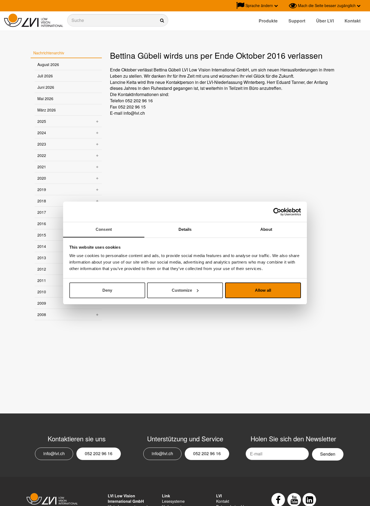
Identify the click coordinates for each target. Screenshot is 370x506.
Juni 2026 (45, 87)
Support (296, 21)
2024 (41, 132)
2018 (41, 200)
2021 (41, 166)
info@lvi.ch (54, 453)
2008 (41, 314)
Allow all (263, 290)
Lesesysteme (173, 501)
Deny (107, 290)
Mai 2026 (45, 98)
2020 (41, 178)
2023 (41, 144)
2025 (41, 121)
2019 (41, 189)
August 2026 (48, 64)
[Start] (33, 20)
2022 (41, 155)
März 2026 (46, 110)
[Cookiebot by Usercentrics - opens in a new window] (277, 212)
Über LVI (325, 21)
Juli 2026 (45, 75)
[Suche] (117, 20)
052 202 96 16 (98, 453)
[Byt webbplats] (283, 5)
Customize (182, 290)
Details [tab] (185, 229)
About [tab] (266, 229)
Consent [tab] (104, 229)
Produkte (268, 21)
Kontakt (353, 21)
